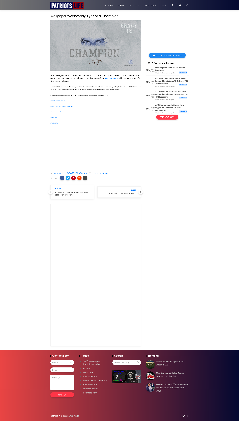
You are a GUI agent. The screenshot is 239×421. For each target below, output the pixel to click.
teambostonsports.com (95, 380)
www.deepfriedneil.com (57, 101)
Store (164, 5)
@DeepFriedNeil (111, 78)
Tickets (121, 5)
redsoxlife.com (90, 388)
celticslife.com (90, 384)
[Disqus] (95, 241)
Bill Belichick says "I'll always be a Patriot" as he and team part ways (172, 387)
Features (133, 5)
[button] (62, 178)
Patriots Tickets (167, 117)
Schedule (109, 5)
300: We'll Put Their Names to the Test (61, 106)
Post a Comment (100, 173)
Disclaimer (88, 372)
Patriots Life (73, 416)
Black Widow (54, 123)
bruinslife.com (90, 392)
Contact (87, 368)
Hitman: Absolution (56, 112)
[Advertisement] (95, 150)
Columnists (149, 5)
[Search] (187, 5)
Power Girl (53, 117)
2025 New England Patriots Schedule (92, 363)
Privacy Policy (90, 376)
